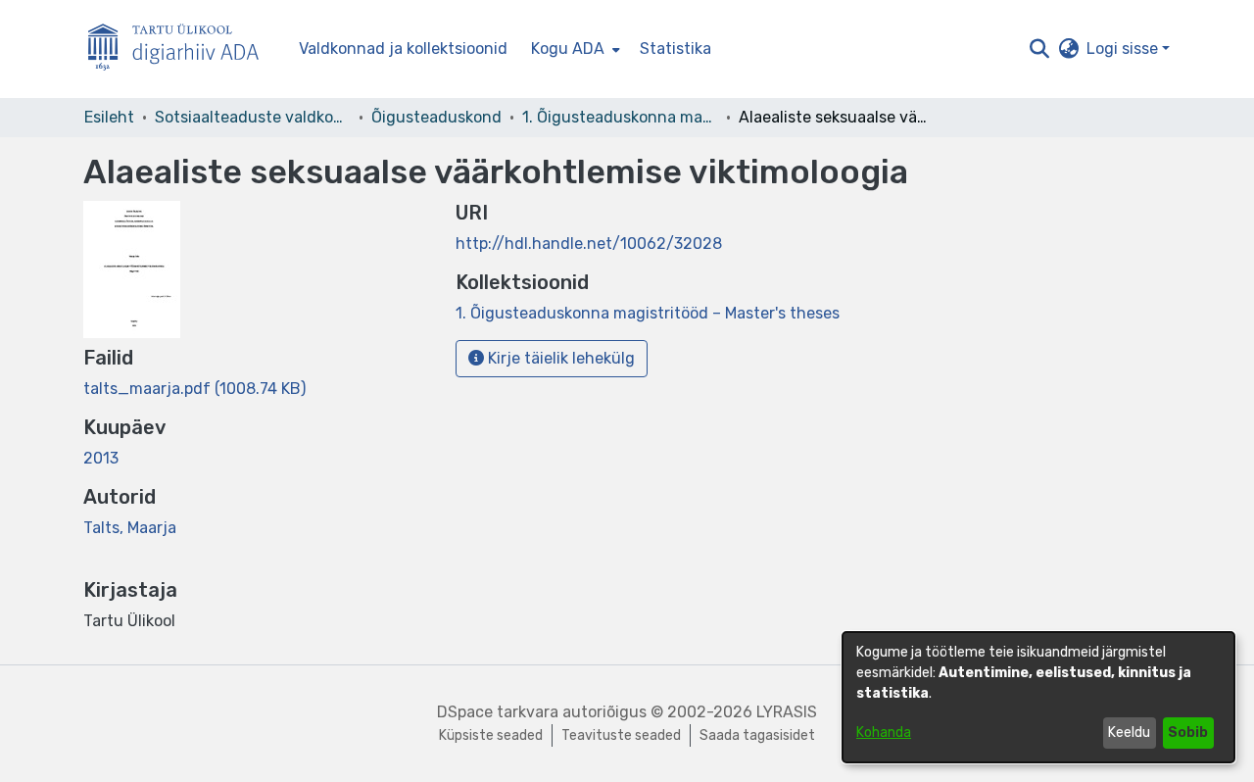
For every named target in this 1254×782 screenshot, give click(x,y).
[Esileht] (181, 49)
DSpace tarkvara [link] (497, 712)
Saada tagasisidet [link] (757, 735)
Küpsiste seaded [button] (491, 735)
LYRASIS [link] (786, 712)
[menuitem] (573, 49)
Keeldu (1129, 732)
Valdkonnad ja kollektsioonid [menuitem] (403, 48)
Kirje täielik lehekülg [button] (559, 358)
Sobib (1188, 732)
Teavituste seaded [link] (621, 735)
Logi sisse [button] (1124, 48)
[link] (194, 388)
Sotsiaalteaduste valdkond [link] (253, 117)
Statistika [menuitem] (675, 48)
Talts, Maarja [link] (129, 527)
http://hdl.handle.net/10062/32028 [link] (589, 243)
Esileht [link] (109, 117)
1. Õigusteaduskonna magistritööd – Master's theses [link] (620, 117)
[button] (1039, 49)
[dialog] (1038, 697)
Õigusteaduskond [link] (436, 117)
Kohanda (883, 732)
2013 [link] (101, 458)
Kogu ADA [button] (567, 48)
